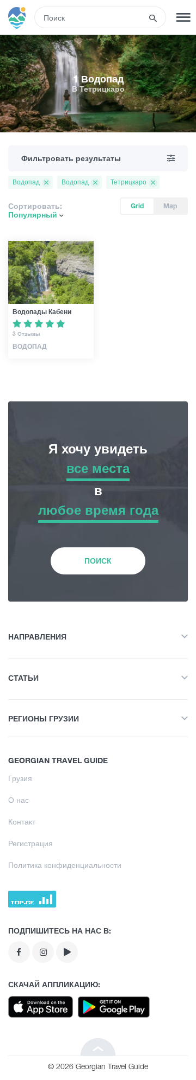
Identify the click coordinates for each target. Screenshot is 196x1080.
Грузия (20, 778)
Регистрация (30, 843)
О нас (18, 799)
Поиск (98, 560)
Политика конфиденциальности (64, 865)
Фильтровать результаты (71, 158)
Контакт (21, 821)
